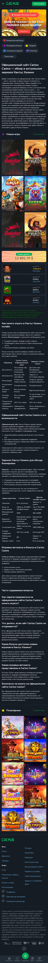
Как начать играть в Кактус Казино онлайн (18, 310)
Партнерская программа (15, 897)
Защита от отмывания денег (33, 882)
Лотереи (28, 848)
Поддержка (10, 892)
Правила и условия (32, 871)
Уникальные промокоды (15, 901)
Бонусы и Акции (8, 883)
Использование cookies (34, 867)
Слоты (4, 851)
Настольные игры (32, 862)
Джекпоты (6, 856)
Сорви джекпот (24, 254)
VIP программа (7, 887)
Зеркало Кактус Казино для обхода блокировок (20, 315)
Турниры (5, 861)
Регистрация (39, 4)
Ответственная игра (33, 876)
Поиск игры (9, 56)
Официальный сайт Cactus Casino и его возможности (22, 313)
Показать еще (38, 134)
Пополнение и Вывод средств (10, 876)
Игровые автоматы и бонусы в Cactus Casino (19, 317)
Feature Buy (29, 853)
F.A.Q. (4, 870)
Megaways (29, 857)
